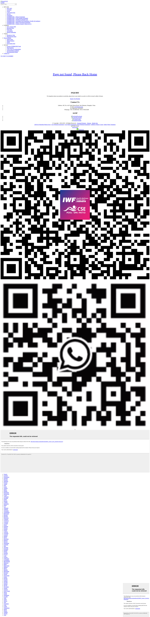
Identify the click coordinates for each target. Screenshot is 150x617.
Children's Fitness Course (97, 124)
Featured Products (81, 123)
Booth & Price (10, 28)
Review (9, 14)
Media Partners (10, 40)
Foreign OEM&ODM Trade (14, 46)
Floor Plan (9, 29)
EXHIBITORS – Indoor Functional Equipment (18, 22)
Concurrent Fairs (11, 12)
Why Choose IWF (11, 26)
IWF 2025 (9, 8)
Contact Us (6, 53)
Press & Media (7, 38)
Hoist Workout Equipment (83, 124)
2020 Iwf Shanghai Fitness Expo (42, 124)
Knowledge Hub (11, 43)
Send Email (75, 127)
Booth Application (11, 32)
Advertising (10, 31)
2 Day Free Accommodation (14, 49)
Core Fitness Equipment (70, 124)
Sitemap (89, 123)
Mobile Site (95, 123)
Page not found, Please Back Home (75, 74)
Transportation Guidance (13, 50)
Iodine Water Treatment (109, 124)
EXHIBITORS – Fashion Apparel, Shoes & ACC (19, 24)
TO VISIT (3, 56)
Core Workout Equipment (57, 124)
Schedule (9, 9)
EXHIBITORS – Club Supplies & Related (17, 18)
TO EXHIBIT (9, 56)
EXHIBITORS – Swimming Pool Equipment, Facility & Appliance (23, 21)
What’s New (10, 39)
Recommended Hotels (12, 52)
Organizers (9, 15)
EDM (8, 42)
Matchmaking (10, 47)
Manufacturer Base (11, 36)
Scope (8, 11)
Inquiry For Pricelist (75, 98)
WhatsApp (81, 129)
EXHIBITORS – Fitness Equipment (16, 17)
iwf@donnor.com (78, 106)
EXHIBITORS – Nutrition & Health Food (17, 19)
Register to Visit (11, 35)
